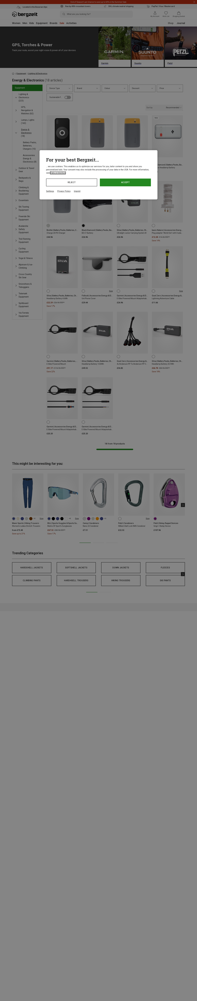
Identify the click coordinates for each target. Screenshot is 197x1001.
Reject (72, 182)
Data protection (58, 173)
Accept (125, 182)
